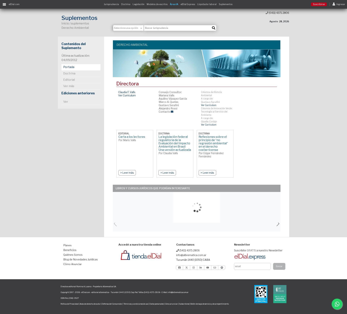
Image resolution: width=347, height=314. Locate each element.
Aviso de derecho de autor (90, 304)
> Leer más (127, 172)
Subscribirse (184, 304)
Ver (65, 101)
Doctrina (125, 4)
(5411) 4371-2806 (278, 12)
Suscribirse (319, 4)
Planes (67, 245)
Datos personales (156, 304)
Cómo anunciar (171, 304)
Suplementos (225, 4)
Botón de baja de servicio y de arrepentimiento (209, 304)
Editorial (69, 79)
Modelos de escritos (157, 4)
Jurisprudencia (111, 4)
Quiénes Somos (73, 254)
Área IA (174, 4)
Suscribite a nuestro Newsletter (258, 250)
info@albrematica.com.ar (191, 255)
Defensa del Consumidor (112, 304)
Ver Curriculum (127, 95)
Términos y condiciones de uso (135, 304)
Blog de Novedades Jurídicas (80, 259)
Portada (68, 67)
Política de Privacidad (69, 304)
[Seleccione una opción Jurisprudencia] (128, 28)
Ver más (68, 86)
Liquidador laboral (207, 4)
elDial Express (188, 4)
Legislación (138, 4)
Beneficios (69, 250)
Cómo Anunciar (72, 264)
